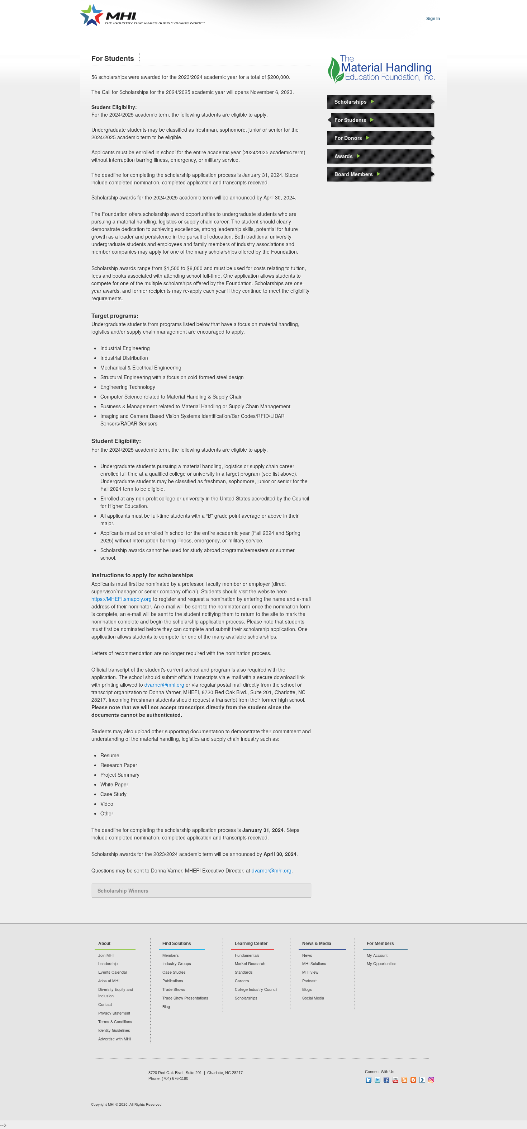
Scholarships (350, 101)
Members (170, 955)
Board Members (353, 174)
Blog (166, 1006)
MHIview (422, 1080)
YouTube (395, 1080)
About (104, 943)
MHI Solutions (314, 963)
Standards (244, 972)
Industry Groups (176, 963)
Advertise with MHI (114, 1038)
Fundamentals (247, 955)
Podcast (309, 980)
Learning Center (251, 943)
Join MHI (106, 955)
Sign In (433, 18)
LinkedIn (368, 1080)
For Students (350, 119)
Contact (105, 1004)
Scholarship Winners (123, 890)
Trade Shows (173, 989)
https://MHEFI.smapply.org (121, 598)
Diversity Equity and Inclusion (115, 992)
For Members (380, 943)
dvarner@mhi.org (164, 684)
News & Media (316, 943)
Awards (343, 156)
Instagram (431, 1080)
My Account (377, 955)
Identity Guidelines (114, 1030)
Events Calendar (112, 972)
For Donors (348, 137)
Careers (242, 980)
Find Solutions (176, 943)
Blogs (307, 989)
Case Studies (174, 972)
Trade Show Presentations (185, 998)
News (307, 955)
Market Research (250, 963)
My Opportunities (382, 963)
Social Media (313, 998)
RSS (404, 1080)
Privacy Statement (114, 1013)
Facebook (386, 1080)
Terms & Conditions (115, 1021)
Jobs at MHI (108, 980)
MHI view (310, 972)
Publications (172, 980)
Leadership (108, 963)
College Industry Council (256, 989)
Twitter (377, 1080)
